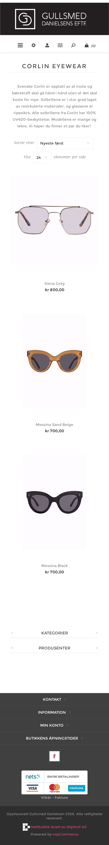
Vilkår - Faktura (54, 797)
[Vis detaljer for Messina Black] (54, 502)
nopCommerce (65, 834)
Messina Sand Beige (54, 424)
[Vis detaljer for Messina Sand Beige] (54, 361)
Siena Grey (54, 283)
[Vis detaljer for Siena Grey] (54, 220)
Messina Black (54, 565)
